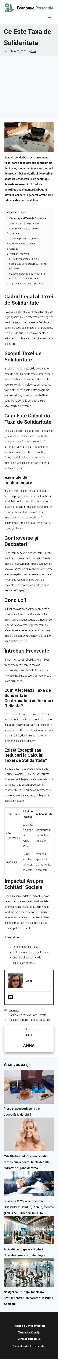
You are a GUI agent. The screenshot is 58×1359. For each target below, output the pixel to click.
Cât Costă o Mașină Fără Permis (27, 1015)
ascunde (23, 212)
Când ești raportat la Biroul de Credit (29, 1019)
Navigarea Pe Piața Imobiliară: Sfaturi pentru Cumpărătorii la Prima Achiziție (28, 1298)
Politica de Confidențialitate (29, 1325)
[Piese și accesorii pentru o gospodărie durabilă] (29, 1088)
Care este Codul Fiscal (25, 946)
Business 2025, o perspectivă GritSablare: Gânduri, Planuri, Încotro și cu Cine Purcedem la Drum (29, 1207)
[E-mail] (10, 998)
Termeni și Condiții (29, 1332)
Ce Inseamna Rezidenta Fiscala (30, 952)
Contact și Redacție (29, 1338)
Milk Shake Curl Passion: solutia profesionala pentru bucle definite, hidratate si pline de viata (27, 1162)
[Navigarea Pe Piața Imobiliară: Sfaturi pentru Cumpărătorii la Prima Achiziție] (29, 1273)
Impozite (14, 1010)
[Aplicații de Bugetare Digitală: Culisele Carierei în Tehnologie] (29, 1231)
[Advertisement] (29, 86)
